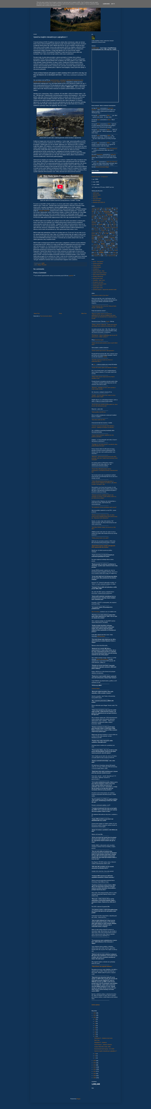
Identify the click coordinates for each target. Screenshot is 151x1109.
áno (94, 364)
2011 (94, 1071)
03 (95, 1053)
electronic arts (107, 216)
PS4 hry (100, 239)
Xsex (104, 255)
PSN (93, 242)
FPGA (94, 219)
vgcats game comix (98, 287)
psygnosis (113, 242)
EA (100, 216)
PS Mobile (110, 235)
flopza (116, 218)
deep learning (101, 215)
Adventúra (108, 208)
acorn (103, 208)
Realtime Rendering (98, 276)
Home (60, 313)
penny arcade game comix (99, 283)
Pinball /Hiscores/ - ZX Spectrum (100, 176)
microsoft (100, 227)
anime (97, 209)
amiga (93, 209)
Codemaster (107, 213)
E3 (97, 216)
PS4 (93, 239)
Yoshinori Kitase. (96, 688)
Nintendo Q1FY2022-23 (99, 202)
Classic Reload (96, 265)
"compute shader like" (44, 210)
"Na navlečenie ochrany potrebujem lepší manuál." (104, 507)
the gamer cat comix (98, 282)
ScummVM (94, 245)
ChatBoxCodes (95, 48)
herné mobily (112, 222)
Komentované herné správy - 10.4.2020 (104, 1048)
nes (101, 232)
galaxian (99, 219)
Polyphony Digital (103, 235)
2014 (94, 1065)
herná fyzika (103, 222)
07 (95, 1029)
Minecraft (96, 229)
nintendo (112, 232)
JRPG (114, 224)
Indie (110, 224)
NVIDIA (93, 233)
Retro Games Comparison (99, 274)
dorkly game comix (97, 285)
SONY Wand (96, 249)
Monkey (102, 229)
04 (95, 1036)
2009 (94, 1075)
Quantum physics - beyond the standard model (104, 289)
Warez (114, 252)
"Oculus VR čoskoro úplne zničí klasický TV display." (104, 367)
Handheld (94, 222)
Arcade (103, 209)
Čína (97, 213)
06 (95, 1032)
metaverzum (94, 227)
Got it (113, 3)
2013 (94, 1067)
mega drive (112, 226)
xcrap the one (97, 255)
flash (111, 218)
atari (112, 209)
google (111, 219)
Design (39, 264)
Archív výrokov (96, 1004)
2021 (94, 1015)
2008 (94, 1077)
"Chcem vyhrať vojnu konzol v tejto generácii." (103, 350)
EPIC (93, 218)
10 (95, 1023)
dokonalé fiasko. (101, 636)
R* (117, 242)
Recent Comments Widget (102, 167)
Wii (100, 254)
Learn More (106, 3)
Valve (95, 252)
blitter (108, 115)
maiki (98, 108)
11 (95, 1021)
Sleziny (110, 245)
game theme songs (98, 278)
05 (95, 1034)
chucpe (107, 321)
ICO (106, 224)
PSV (103, 242)
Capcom (114, 211)
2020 (94, 1017)
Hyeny (100, 224)
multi (110, 229)
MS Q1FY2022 (96, 200)
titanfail (111, 250)
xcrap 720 (115, 254)
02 (95, 1055)
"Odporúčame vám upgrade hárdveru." (102, 966)
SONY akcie (96, 193)
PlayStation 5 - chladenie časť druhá (103, 1038)
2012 (94, 1069)
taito (107, 250)
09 (95, 1025)
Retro (103, 244)
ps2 (115, 235)
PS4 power (107, 239)
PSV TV (107, 242)
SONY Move (115, 247)
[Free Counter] (94, 1090)
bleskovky (107, 211)
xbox (104, 254)
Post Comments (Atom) (46, 316)
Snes (116, 245)
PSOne (98, 242)
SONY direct (107, 247)
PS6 (115, 240)
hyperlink (71, 275)
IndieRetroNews (97, 267)
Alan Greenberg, (96, 611)
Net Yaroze (106, 232)
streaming (94, 250)
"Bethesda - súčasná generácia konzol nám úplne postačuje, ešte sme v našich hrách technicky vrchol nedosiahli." (104, 458)
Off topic (99, 233)
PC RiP (106, 233)
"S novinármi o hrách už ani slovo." (100, 295)
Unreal (116, 250)
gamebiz (105, 219)
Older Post (84, 313)
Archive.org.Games (98, 263)
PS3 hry (100, 237)
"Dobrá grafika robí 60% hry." (99, 412)
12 (95, 1019)
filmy (97, 218)
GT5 (114, 221)
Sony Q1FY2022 (97, 198)
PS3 (93, 237)
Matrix (105, 226)
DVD (93, 216)
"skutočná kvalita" (96, 208)
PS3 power (111, 237)
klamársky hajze (99, 339)
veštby (101, 252)
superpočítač (101, 250)
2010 (94, 1073)
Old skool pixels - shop (98, 270)
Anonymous (100, 154)
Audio (100, 211)
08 (95, 1027)
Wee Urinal (94, 254)
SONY (98, 247)
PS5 (114, 239)
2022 (94, 1013)
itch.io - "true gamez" (98, 261)
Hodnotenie (94, 224)
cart (92, 213)
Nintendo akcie (96, 195)
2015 (94, 1062)
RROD (113, 244)
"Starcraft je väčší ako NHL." (99, 419)
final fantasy (104, 218)
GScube (109, 221)
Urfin (98, 135)
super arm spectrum (112, 148)
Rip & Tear (97, 1040)
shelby (104, 245)
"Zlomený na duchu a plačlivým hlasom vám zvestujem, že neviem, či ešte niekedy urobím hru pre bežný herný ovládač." (104, 496)
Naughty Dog (104, 230)
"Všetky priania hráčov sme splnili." (100, 538)
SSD (110, 249)
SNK (94, 247)
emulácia (114, 216)
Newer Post (37, 313)
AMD (115, 208)
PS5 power (43, 264)
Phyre (113, 233)
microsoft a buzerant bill (111, 227)
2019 (94, 1060)
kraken (93, 225)
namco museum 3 (95, 230)
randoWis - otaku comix (99, 280)
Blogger (78, 1098)
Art (107, 209)
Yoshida (105, 356)
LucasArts (99, 225)
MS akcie (95, 196)
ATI (96, 211)
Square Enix (104, 249)
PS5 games (101, 240)
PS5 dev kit (94, 240)
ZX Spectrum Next (111, 255)
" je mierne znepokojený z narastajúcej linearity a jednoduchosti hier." (104, 470)
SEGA (98, 245)
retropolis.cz (96, 269)
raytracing (95, 244)
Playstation (94, 235)
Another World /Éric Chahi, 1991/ (102, 1046)
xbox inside (109, 254)
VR (109, 252)
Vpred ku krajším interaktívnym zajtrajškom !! (105, 1051)
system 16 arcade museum (100, 272)
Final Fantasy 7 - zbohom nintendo (103, 1044)
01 (95, 1058)
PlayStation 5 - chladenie (100, 1042)
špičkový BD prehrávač (102, 659)
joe (98, 115)
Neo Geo (112, 230)
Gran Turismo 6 (101, 221)
